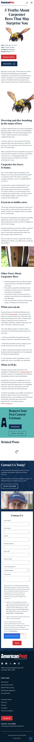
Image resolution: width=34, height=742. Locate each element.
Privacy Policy (10, 613)
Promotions (4, 682)
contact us (9, 403)
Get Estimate (15, 426)
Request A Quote (8, 57)
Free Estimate (5, 693)
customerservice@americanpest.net (12, 726)
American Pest (25, 372)
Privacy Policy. (14, 631)
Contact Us (6, 718)
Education (12, 49)
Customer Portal (6, 699)
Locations (4, 708)
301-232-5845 (10, 724)
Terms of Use (19, 613)
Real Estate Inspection (8, 690)
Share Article (7, 64)
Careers (3, 705)
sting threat (14, 314)
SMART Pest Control (7, 687)
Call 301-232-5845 (17, 433)
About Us (4, 702)
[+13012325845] (27, 3)
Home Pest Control (7, 685)
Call (2, 724)
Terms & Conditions (7, 710)
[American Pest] (7, 2)
